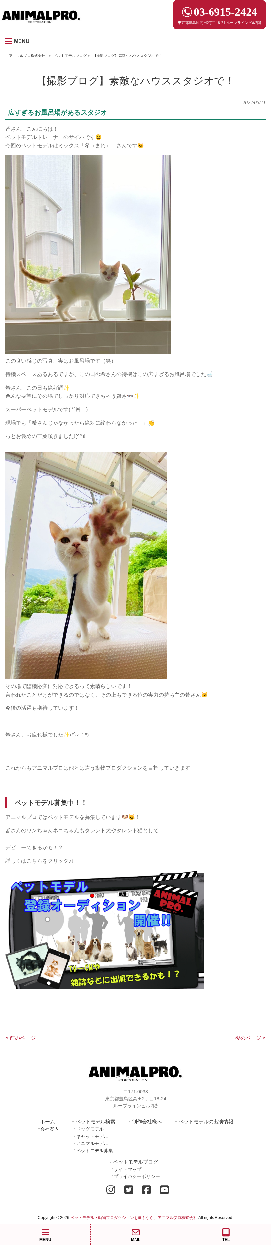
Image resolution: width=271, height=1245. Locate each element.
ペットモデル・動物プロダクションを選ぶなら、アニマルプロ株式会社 (133, 1217)
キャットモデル (92, 1136)
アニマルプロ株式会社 (27, 55)
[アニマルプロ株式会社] (41, 25)
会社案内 (49, 1129)
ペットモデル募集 (94, 1150)
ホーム (47, 1121)
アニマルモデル (92, 1143)
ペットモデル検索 (95, 1121)
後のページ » (250, 1038)
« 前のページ (20, 1038)
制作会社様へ (147, 1121)
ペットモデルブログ (70, 55)
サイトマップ (127, 1169)
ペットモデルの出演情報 (206, 1121)
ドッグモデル (90, 1129)
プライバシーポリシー (137, 1176)
